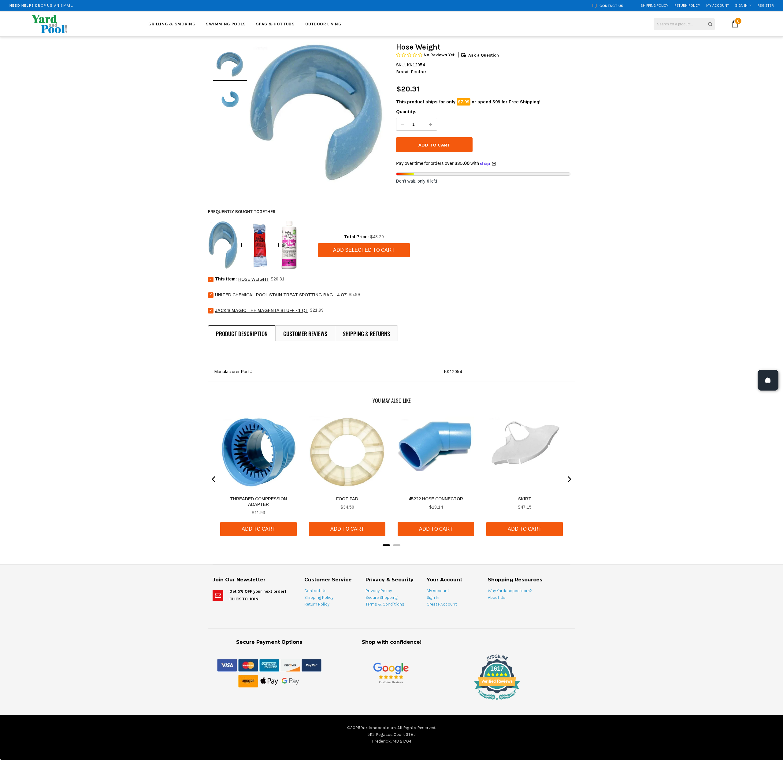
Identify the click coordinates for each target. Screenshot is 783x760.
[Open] (768, 380)
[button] (410, 54)
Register (766, 5)
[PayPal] (311, 664)
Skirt (524, 498)
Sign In (741, 5)
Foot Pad (347, 498)
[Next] (569, 479)
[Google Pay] (290, 680)
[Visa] (227, 664)
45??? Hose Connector (436, 498)
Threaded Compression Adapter (258, 501)
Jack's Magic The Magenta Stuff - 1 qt (261, 310)
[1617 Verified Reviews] (391, 701)
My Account (717, 5)
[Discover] (290, 664)
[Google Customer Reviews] (391, 672)
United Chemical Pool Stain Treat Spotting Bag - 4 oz (281, 294)
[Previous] (214, 479)
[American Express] (269, 664)
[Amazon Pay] (248, 680)
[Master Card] (248, 664)
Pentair (418, 71)
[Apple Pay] (269, 680)
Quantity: (406, 111)
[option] (143, 5)
